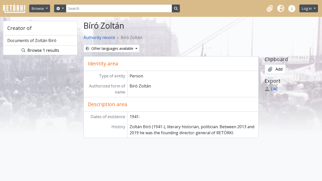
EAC (274, 89)
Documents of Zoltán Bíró (31, 40)
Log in (307, 8)
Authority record (99, 37)
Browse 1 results (42, 50)
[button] (269, 8)
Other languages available (112, 48)
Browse (38, 8)
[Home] (16, 8)
